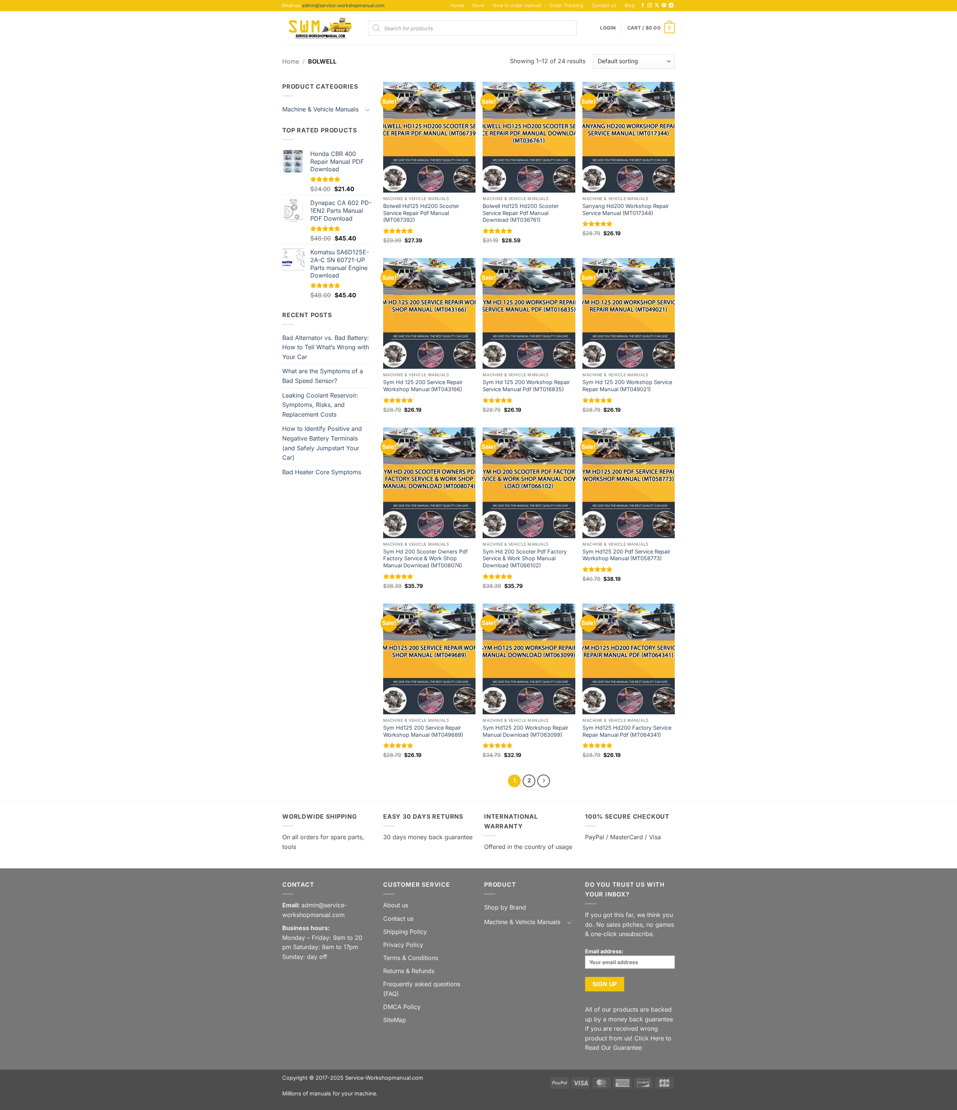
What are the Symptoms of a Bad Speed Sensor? (322, 375)
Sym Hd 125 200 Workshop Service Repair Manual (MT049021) (627, 385)
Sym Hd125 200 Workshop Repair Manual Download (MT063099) (525, 731)
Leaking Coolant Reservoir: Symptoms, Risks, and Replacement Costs (320, 405)
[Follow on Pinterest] (664, 5)
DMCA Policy (402, 1007)
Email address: (604, 951)
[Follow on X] (657, 5)
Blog (630, 5)
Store (478, 5)
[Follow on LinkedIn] (671, 5)
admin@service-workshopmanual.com (343, 5)
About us (395, 905)
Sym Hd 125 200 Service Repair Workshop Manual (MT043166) (422, 385)
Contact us (604, 5)
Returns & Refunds (408, 971)
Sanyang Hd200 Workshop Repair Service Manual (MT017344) (625, 209)
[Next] (543, 781)
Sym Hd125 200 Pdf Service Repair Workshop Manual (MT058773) (626, 555)
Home (457, 5)
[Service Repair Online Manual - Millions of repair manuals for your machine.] (319, 28)
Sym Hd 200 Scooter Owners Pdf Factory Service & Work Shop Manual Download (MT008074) (425, 558)
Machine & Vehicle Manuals (320, 109)
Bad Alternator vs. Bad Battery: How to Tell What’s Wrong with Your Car (325, 347)
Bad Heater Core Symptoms (321, 472)
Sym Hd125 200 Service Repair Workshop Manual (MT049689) (423, 731)
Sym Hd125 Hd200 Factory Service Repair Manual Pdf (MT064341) (626, 731)
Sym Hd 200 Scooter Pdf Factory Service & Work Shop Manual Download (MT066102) (525, 558)
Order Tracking (566, 5)
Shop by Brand (505, 907)
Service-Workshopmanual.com (384, 1077)
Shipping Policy (405, 931)
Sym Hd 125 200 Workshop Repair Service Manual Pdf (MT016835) (526, 385)
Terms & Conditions (410, 958)
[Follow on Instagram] (649, 5)
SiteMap (394, 1020)
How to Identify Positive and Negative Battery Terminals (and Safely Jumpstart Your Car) (322, 443)
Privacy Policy (403, 944)
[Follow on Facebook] (642, 5)
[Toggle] (367, 109)
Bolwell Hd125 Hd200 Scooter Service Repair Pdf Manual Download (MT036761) (520, 213)
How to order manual (517, 5)
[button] (608, 28)
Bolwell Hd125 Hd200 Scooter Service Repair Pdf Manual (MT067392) (421, 213)
